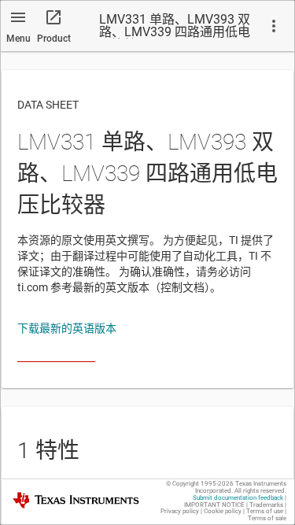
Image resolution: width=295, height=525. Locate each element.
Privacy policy (179, 511)
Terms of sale (267, 518)
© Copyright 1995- (200, 483)
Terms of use (264, 511)
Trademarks (266, 504)
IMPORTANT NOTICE (214, 504)
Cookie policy (223, 511)
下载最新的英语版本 (66, 328)
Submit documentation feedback (238, 497)
